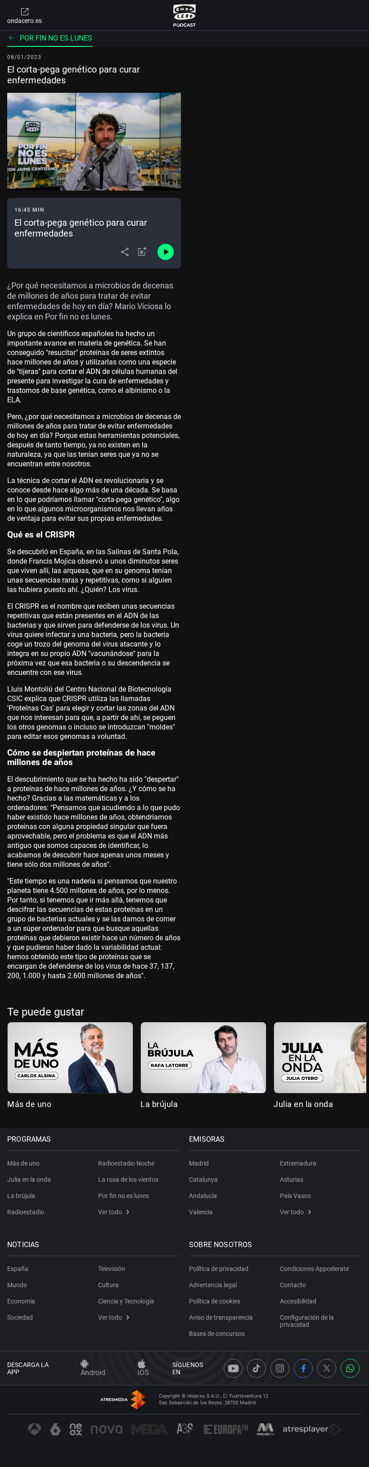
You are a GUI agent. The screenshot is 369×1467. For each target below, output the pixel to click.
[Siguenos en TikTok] (256, 1368)
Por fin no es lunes (56, 38)
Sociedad (20, 1317)
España (17, 1268)
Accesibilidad (298, 1301)
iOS (143, 1372)
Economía (21, 1301)
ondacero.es (24, 20)
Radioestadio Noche (126, 1163)
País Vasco (295, 1195)
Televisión (111, 1268)
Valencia (201, 1212)
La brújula (159, 1104)
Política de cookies (214, 1301)
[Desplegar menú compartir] (125, 252)
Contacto (293, 1285)
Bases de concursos (217, 1333)
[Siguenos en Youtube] (233, 1368)
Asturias (291, 1179)
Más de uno (29, 1104)
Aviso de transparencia (221, 1317)
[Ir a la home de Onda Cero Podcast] (185, 15)
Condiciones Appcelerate (314, 1268)
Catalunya (203, 1179)
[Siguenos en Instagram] (279, 1368)
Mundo (17, 1285)
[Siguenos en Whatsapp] (350, 1368)
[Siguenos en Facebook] (303, 1368)
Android (93, 1372)
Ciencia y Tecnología (126, 1301)
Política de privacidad (218, 1268)
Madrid (199, 1163)
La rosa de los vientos (128, 1179)
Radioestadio (25, 1212)
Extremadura (298, 1163)
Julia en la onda (303, 1104)
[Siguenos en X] (326, 1368)
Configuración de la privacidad (307, 1321)
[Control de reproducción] (166, 252)
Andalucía (203, 1195)
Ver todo (110, 1212)
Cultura (108, 1285)
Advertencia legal (213, 1285)
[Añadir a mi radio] (142, 252)
